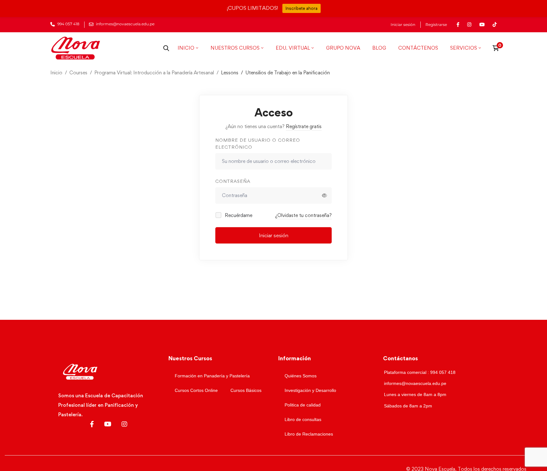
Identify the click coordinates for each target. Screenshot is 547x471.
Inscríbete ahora (302, 8)
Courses (78, 73)
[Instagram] (124, 424)
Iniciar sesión (403, 25)
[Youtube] (108, 424)
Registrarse (436, 25)
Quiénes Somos (301, 375)
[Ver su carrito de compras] (497, 48)
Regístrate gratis (304, 126)
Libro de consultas (303, 419)
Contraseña (232, 181)
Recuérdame (237, 215)
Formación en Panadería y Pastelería (212, 375)
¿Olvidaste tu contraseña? (303, 215)
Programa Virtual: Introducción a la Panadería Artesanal (154, 73)
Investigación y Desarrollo (310, 390)
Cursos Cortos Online (196, 390)
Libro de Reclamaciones (309, 434)
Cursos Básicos (245, 390)
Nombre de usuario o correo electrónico (257, 143)
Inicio (56, 73)
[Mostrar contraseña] (324, 195)
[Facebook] (92, 424)
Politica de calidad (303, 404)
